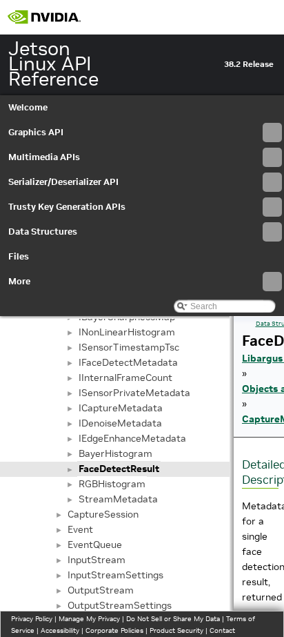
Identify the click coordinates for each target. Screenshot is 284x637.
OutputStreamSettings (120, 605)
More (19, 281)
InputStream (96, 559)
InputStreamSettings (115, 575)
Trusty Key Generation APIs (66, 207)
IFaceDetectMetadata (128, 362)
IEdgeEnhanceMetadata (132, 438)
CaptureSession (103, 514)
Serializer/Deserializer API (63, 182)
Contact (222, 630)
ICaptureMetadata (121, 408)
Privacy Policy (31, 618)
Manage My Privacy (89, 618)
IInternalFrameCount (125, 377)
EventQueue (95, 544)
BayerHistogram (115, 453)
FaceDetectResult (119, 468)
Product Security (176, 630)
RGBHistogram (112, 484)
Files (18, 256)
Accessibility (60, 630)
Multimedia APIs (44, 157)
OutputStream (101, 590)
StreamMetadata (118, 499)
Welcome (28, 107)
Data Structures (42, 231)
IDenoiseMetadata (120, 423)
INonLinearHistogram (127, 332)
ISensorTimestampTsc (129, 347)
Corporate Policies (114, 630)
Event (80, 529)
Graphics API (35, 132)
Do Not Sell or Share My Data (173, 618)
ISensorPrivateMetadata (134, 392)
